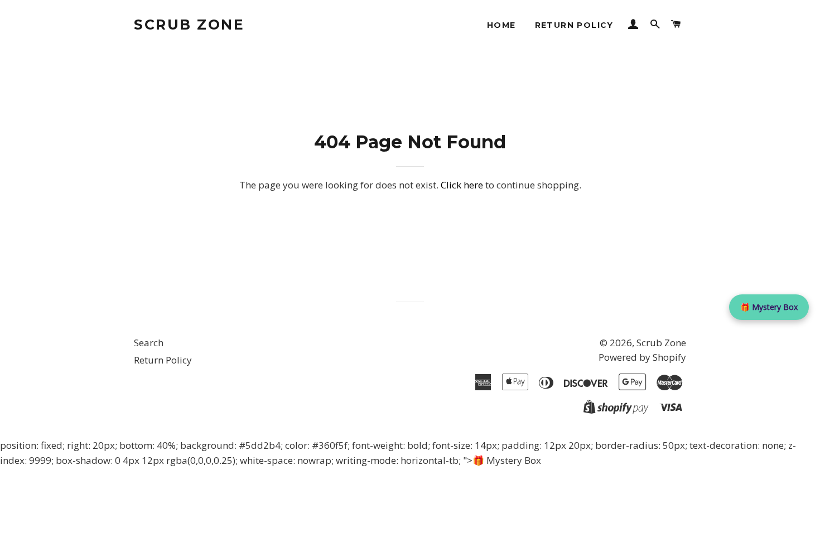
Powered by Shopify (642, 357)
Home (501, 25)
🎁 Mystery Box (769, 307)
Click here (462, 184)
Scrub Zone (189, 24)
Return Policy (574, 25)
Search (148, 342)
